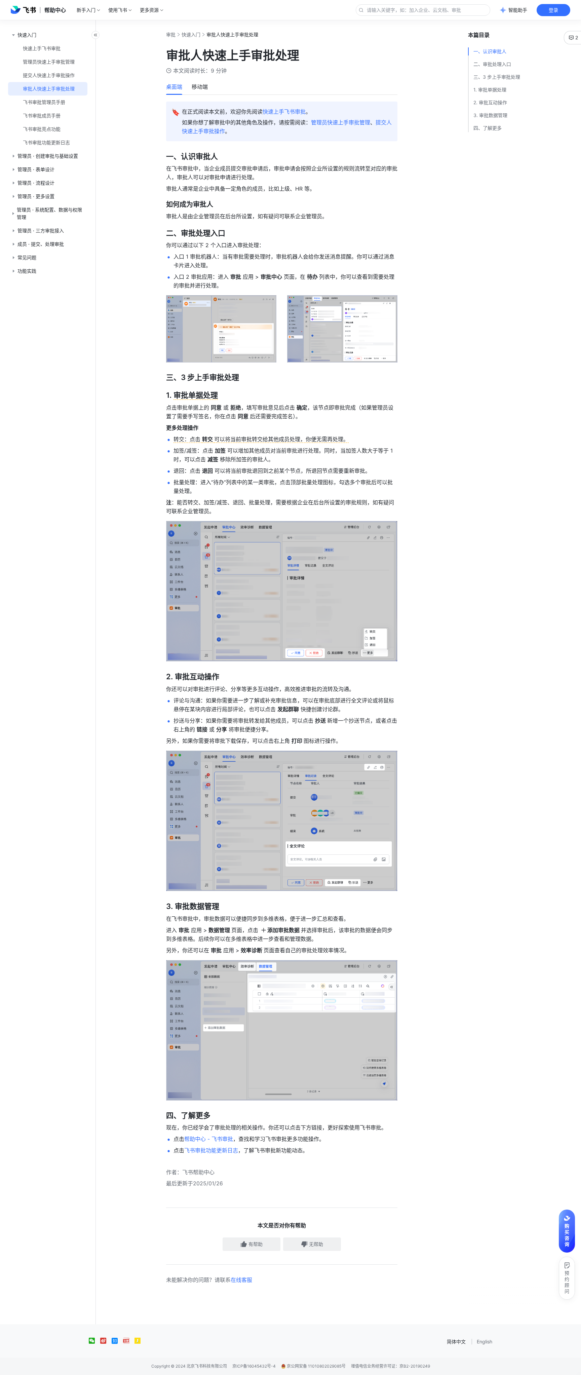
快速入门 (191, 34)
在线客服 (241, 1279)
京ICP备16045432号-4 (254, 1366)
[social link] (94, 1341)
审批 (171, 34)
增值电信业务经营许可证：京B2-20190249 (390, 1366)
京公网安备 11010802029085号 (316, 1366)
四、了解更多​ (487, 128)
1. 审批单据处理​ (489, 89)
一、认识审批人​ (489, 51)
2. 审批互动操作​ (490, 102)
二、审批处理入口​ (492, 64)
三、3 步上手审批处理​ (496, 77)
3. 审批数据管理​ (490, 115)
